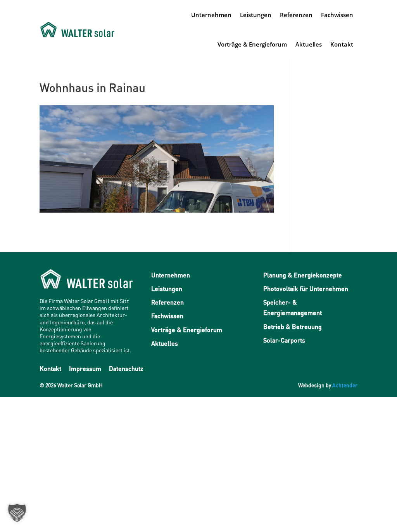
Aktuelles (308, 44)
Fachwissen (337, 15)
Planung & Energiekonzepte (302, 275)
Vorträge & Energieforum (252, 44)
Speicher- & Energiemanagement (292, 307)
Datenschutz (126, 368)
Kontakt (341, 44)
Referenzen (296, 15)
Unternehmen (211, 15)
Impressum (85, 368)
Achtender (344, 384)
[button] (17, 513)
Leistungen (255, 15)
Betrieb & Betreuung (292, 326)
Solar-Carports (284, 340)
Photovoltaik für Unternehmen (305, 288)
